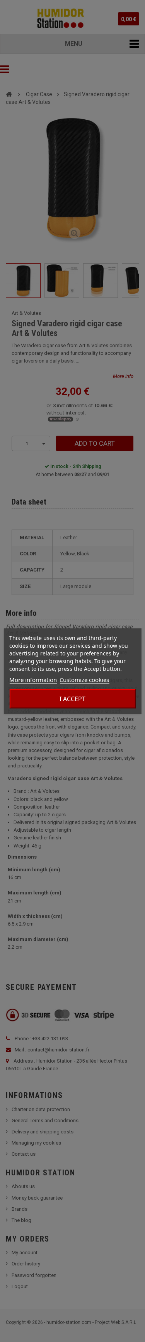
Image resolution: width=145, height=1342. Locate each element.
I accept (72, 698)
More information (33, 679)
